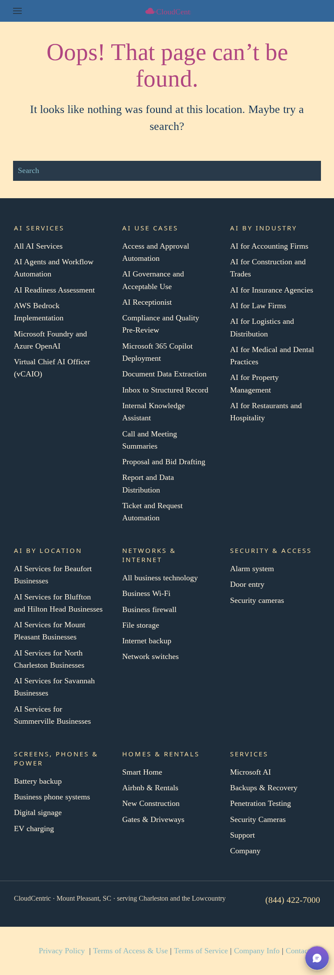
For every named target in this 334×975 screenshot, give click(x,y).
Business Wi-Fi (146, 593)
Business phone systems (52, 796)
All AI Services (38, 246)
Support (242, 835)
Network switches (150, 656)
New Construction (151, 803)
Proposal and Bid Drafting (163, 461)
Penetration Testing (260, 803)
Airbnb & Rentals (150, 787)
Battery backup (38, 781)
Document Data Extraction (164, 373)
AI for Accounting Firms (269, 246)
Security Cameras (258, 819)
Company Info (257, 950)
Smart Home (142, 772)
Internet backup (146, 640)
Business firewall (149, 609)
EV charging (34, 828)
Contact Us (303, 950)
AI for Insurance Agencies (271, 290)
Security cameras (257, 600)
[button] (17, 11)
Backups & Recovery (263, 787)
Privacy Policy (62, 950)
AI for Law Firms (258, 305)
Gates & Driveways (153, 819)
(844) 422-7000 (292, 900)
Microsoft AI (250, 772)
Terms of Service (201, 950)
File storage (140, 625)
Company (245, 850)
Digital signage (38, 812)
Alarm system (252, 568)
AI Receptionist (147, 302)
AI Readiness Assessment (54, 290)
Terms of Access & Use (130, 950)
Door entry (247, 584)
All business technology (160, 577)
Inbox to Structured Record (165, 390)
